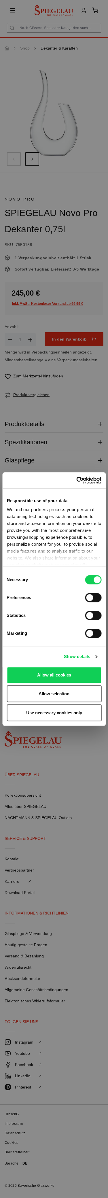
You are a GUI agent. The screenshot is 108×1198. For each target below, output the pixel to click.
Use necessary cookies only (54, 712)
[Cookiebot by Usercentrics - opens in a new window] (76, 480)
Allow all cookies (54, 674)
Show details (77, 656)
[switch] (93, 597)
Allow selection (54, 693)
